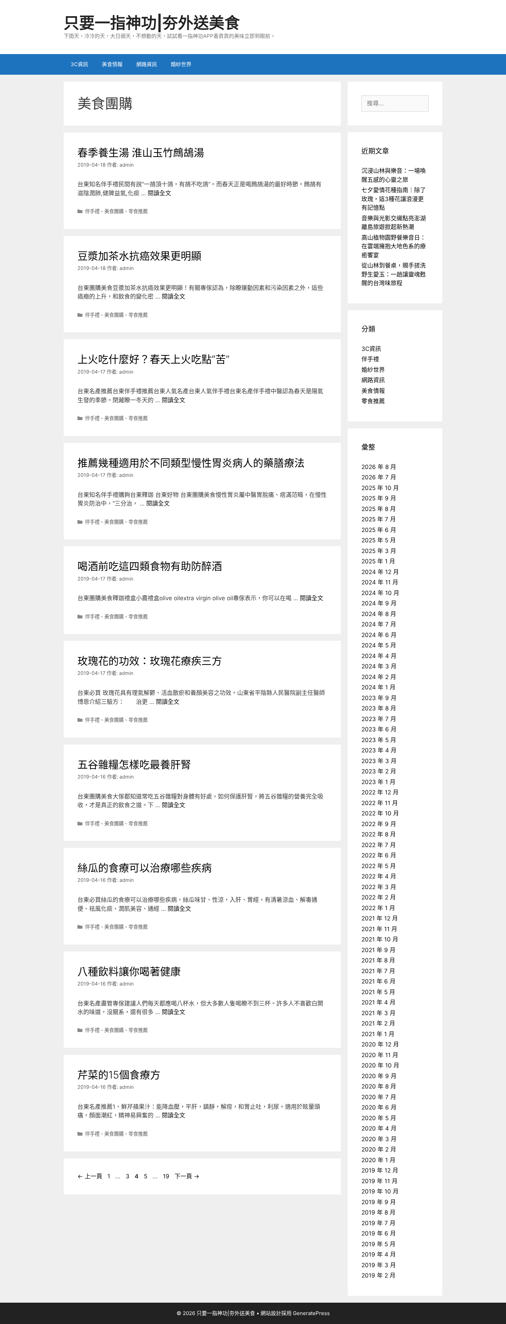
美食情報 (112, 64)
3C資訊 (79, 64)
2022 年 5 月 (378, 866)
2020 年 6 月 (379, 1107)
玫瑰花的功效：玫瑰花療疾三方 (149, 661)
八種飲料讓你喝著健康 (129, 971)
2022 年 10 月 (380, 813)
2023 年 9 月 (379, 698)
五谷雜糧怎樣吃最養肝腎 (134, 764)
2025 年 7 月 (378, 519)
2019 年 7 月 (378, 1223)
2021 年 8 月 (378, 960)
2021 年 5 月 (378, 992)
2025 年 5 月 (378, 540)
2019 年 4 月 (378, 1254)
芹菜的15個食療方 (118, 1074)
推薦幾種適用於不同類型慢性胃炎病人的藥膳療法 (191, 463)
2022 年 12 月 (380, 792)
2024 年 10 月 (380, 593)
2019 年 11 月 (379, 1181)
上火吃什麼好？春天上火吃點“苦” (153, 359)
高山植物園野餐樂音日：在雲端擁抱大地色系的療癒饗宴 (393, 246)
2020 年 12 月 (380, 1044)
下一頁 (187, 1176)
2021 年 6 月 (378, 981)
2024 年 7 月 (378, 624)
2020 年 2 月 (378, 1149)
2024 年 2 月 (378, 677)
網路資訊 (146, 64)
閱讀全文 (159, 193)
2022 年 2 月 (378, 897)
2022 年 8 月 (378, 834)
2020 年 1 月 (378, 1160)
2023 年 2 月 (378, 771)
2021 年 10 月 (379, 939)
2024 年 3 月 (379, 666)
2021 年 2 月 (378, 1023)
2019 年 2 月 (378, 1275)
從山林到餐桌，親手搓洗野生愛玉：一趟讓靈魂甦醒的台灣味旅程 (393, 274)
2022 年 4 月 (378, 876)
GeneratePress (311, 1313)
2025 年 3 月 (378, 551)
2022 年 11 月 (379, 803)
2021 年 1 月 (377, 1034)
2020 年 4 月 (379, 1128)
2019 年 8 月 (378, 1212)
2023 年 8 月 (378, 708)
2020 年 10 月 (380, 1065)
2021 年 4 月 (378, 1002)
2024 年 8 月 (378, 614)
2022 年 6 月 (378, 855)
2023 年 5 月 (378, 740)
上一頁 (89, 1176)
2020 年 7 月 (378, 1097)
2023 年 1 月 (378, 782)
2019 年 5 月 (378, 1244)
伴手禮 (92, 211)
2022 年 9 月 (378, 824)
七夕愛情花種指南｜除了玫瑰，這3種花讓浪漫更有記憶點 (393, 199)
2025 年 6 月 (378, 530)
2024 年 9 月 (379, 603)
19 (165, 1176)
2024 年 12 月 (380, 572)
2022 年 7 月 (378, 845)
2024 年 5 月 (378, 645)
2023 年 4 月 (379, 750)
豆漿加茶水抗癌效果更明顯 (139, 256)
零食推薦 (138, 211)
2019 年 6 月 (378, 1233)
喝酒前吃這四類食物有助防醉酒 (149, 566)
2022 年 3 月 (378, 887)
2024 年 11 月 (379, 582)
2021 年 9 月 (378, 950)
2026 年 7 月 (378, 477)
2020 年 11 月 (379, 1055)
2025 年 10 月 (380, 487)
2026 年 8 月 (378, 466)
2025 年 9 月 (378, 498)
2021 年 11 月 (379, 929)
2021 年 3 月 (378, 1013)
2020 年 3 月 (379, 1139)
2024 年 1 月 (378, 687)
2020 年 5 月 (378, 1118)
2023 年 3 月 (379, 761)
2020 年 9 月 (379, 1076)
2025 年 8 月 (378, 508)
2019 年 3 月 (378, 1265)
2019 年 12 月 (379, 1170)
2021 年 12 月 (379, 918)
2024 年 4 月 (379, 656)
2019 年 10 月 (380, 1191)
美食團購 (114, 211)
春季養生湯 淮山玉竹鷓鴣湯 (140, 152)
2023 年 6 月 (379, 729)
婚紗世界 (181, 64)
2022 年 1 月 (378, 908)
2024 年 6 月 (379, 635)
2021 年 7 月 (378, 971)
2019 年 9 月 (378, 1202)
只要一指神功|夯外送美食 (152, 22)
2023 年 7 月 (378, 719)
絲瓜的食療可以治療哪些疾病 (144, 868)
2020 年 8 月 (378, 1086)
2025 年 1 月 (378, 561)
